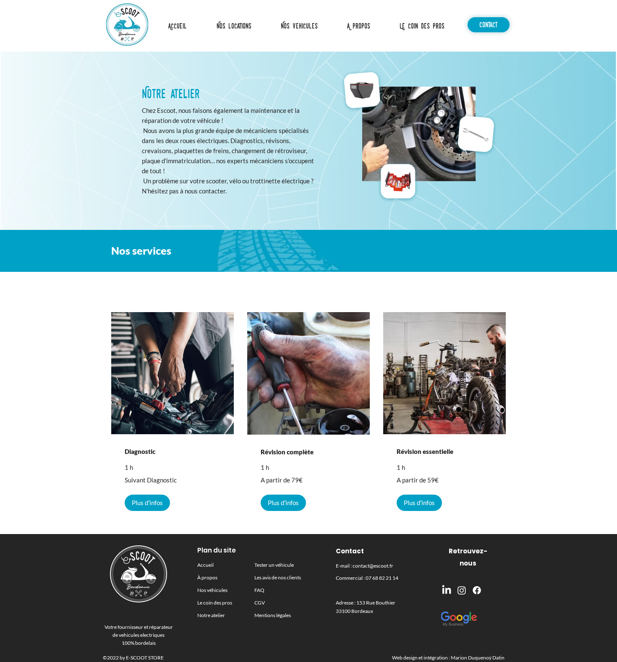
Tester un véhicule (274, 565)
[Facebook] (476, 590)
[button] (299, 26)
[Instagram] (461, 590)
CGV (259, 602)
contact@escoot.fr (373, 566)
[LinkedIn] (446, 590)
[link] (172, 452)
